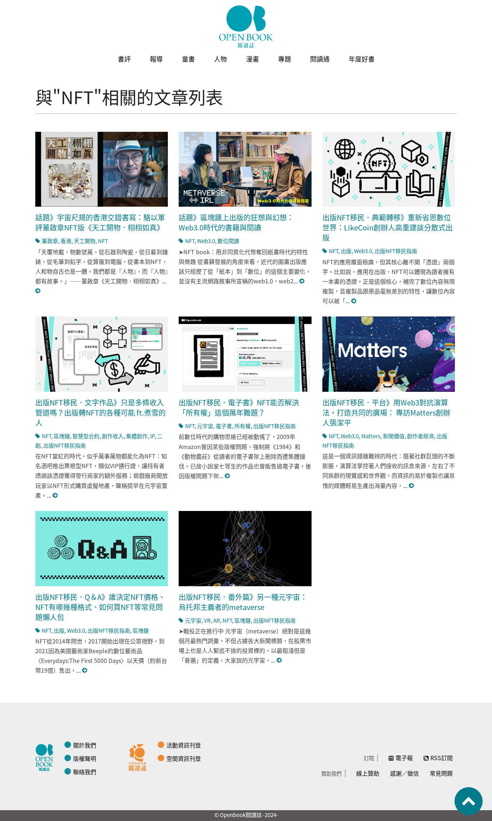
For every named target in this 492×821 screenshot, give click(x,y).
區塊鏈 (62, 436)
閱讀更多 (38, 291)
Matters (370, 436)
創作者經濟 (420, 436)
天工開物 (84, 240)
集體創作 (137, 436)
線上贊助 (367, 773)
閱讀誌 (46, 757)
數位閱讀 (228, 240)
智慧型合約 (85, 436)
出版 (346, 251)
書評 (124, 58)
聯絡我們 (84, 771)
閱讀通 (320, 58)
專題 (284, 58)
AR (216, 620)
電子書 (224, 426)
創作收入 (113, 436)
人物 (220, 58)
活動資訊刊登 (183, 745)
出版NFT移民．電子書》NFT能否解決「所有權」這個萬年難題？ (239, 407)
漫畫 (252, 58)
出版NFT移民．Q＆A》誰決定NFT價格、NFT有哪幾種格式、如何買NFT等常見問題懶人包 (100, 607)
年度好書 (362, 58)
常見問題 (441, 773)
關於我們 (84, 745)
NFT (103, 240)
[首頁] (246, 26)
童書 (188, 58)
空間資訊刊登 (183, 758)
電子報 (404, 757)
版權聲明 (84, 758)
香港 (66, 240)
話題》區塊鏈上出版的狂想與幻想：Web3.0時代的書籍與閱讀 (236, 222)
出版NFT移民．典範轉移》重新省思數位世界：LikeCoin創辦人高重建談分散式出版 (387, 227)
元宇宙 (205, 426)
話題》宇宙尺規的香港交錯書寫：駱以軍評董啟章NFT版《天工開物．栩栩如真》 (100, 222)
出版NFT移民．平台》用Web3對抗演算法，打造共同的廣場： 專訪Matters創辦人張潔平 (386, 412)
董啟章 (50, 240)
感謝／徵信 (404, 773)
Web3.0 (206, 240)
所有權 (242, 426)
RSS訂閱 (441, 757)
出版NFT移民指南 (396, 251)
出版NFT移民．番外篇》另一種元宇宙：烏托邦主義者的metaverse (243, 602)
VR (207, 620)
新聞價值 (393, 436)
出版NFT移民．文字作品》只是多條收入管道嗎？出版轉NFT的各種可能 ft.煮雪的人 (100, 412)
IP (152, 436)
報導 (156, 58)
